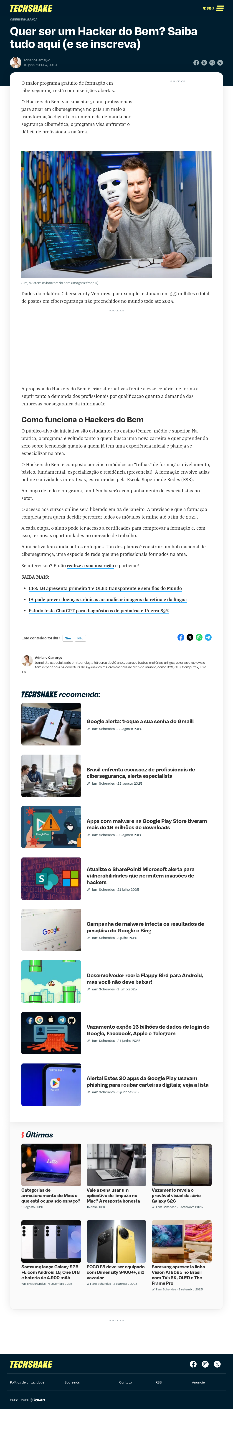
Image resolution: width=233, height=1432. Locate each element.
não (80, 638)
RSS (159, 1382)
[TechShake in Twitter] (217, 1364)
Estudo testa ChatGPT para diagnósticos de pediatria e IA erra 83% (99, 610)
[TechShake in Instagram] (205, 1364)
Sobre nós (72, 1382)
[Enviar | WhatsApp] (212, 63)
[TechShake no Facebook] (193, 1364)
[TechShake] (31, 8)
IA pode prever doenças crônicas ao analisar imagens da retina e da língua (108, 599)
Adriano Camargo (48, 657)
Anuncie (198, 1382)
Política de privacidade (27, 1382)
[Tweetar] (204, 63)
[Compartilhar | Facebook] (196, 63)
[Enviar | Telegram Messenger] (220, 63)
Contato (125, 1382)
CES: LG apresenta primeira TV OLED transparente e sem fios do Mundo (105, 588)
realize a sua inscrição (90, 565)
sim (68, 638)
